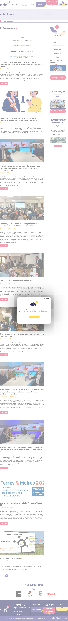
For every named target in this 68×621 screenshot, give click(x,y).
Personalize (30, 319)
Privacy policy (37, 319)
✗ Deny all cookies (46, 298)
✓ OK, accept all (34, 316)
